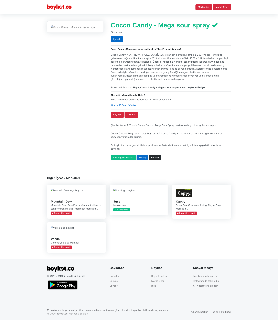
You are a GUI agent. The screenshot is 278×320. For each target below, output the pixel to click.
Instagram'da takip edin (206, 280)
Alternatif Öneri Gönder (123, 105)
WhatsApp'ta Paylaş (122, 157)
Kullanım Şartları (199, 311)
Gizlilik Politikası (222, 311)
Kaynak (117, 114)
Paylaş (143, 157)
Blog (153, 285)
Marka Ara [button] (204, 7)
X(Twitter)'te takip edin (205, 285)
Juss (116, 201)
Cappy (180, 201)
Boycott (114, 285)
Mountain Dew (61, 201)
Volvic (55, 239)
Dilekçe (114, 280)
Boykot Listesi (159, 276)
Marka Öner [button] (221, 7)
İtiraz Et (131, 114)
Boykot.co (62, 313)
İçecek (116, 39)
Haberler (114, 276)
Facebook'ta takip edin (205, 276)
